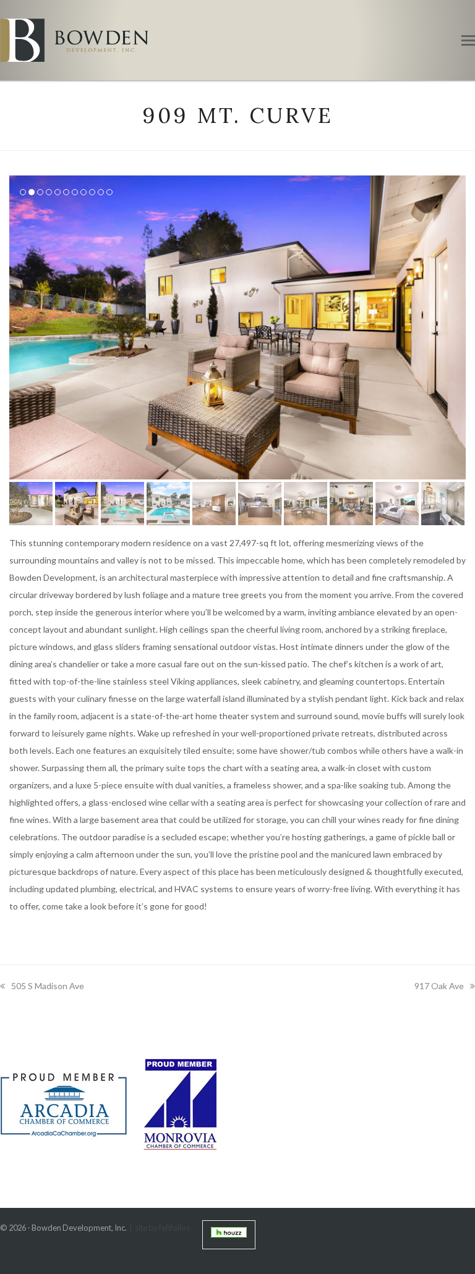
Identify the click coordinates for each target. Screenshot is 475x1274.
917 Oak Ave (439, 986)
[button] (468, 40)
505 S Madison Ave (47, 986)
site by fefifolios (162, 1228)
